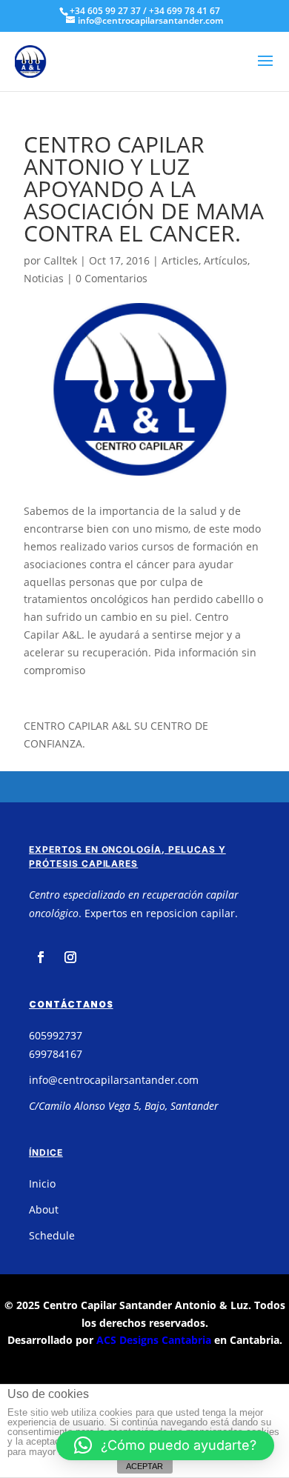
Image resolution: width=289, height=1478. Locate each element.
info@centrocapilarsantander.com (114, 1080)
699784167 (55, 1054)
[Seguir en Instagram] (70, 957)
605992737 (55, 1035)
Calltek (60, 260)
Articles (180, 260)
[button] (165, 1445)
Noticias (44, 278)
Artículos (226, 260)
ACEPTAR (144, 1466)
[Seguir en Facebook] (41, 957)
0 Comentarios (111, 278)
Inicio (42, 1183)
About (44, 1209)
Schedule (52, 1235)
